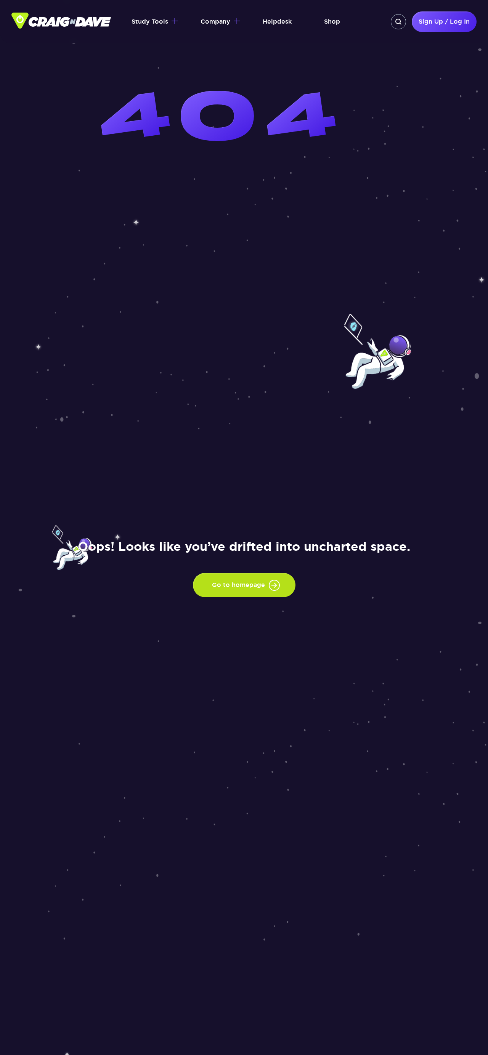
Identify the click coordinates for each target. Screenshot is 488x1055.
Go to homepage (238, 585)
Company (215, 22)
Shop (332, 22)
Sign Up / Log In (444, 22)
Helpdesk (277, 22)
